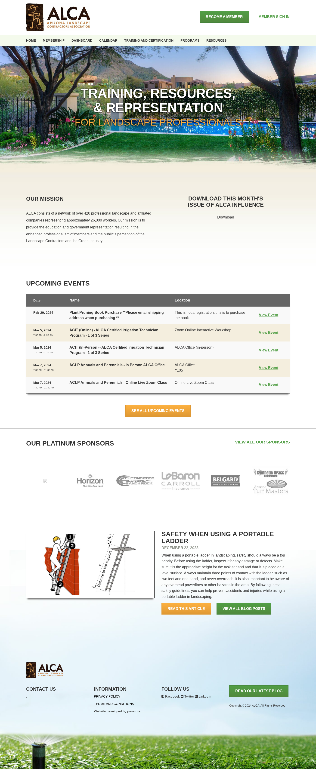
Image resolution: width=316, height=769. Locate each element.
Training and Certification (148, 40)
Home (31, 40)
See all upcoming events (158, 411)
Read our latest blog (258, 691)
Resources (216, 40)
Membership (54, 40)
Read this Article (186, 609)
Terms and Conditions (114, 704)
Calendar (108, 40)
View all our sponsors (262, 442)
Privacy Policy (107, 696)
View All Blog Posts (244, 609)
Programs (189, 40)
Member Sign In (274, 17)
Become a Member (224, 17)
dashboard (81, 40)
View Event (268, 315)
